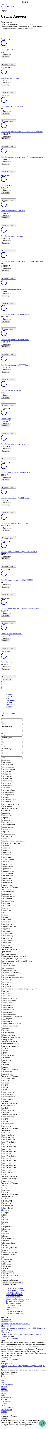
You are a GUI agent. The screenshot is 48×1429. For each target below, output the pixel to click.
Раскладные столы (13, 1307)
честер (3, 1414)
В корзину (5, 56)
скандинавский (7, 1408)
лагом (3, 1393)
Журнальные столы (13, 1303)
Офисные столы (16, 1311)
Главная (4, 4)
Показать (5, 1282)
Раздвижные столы (13, 1305)
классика (4, 1391)
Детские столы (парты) (15, 1301)
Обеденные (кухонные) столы (17, 1299)
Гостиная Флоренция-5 (10, 1338)
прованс (4, 1403)
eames (3, 1378)
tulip (2, 1380)
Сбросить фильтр (16, 1282)
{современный (7, 1384)
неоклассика (6, 1401)
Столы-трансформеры (14, 1293)
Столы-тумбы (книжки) (15, 1290)
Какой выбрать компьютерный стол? (15, 1324)
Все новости (6, 1320)
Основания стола (17, 1314)
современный (6, 1410)
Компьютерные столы (14, 1295)
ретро (3, 1405)
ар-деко (4, 1387)
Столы (3, 9)
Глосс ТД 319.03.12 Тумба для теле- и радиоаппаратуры (23, 1366)
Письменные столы (13, 1297)
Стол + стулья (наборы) (15, 1288)
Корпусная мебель (8, 6)
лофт (3, 1395)
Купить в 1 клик (7, 64)
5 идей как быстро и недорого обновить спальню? (21, 1334)
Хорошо (4, 1418)
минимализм (6, 1397)
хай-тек (4, 1412)
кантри (4, 1389)
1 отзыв (4, 264)
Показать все (6, 679)
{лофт (3, 1382)
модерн (4, 1399)
